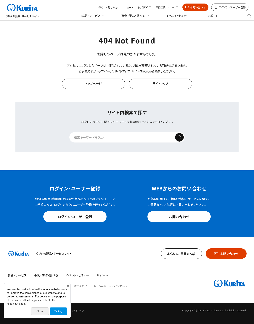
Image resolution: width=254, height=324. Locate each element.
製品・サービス (90, 16)
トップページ (93, 83)
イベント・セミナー (178, 16)
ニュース (129, 7)
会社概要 (78, 285)
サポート (212, 16)
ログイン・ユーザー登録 (75, 216)
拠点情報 (143, 7)
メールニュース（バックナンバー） (112, 286)
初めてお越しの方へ (109, 7)
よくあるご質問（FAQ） (181, 253)
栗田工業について (165, 7)
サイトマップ (160, 83)
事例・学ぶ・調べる (133, 16)
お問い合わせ (198, 7)
